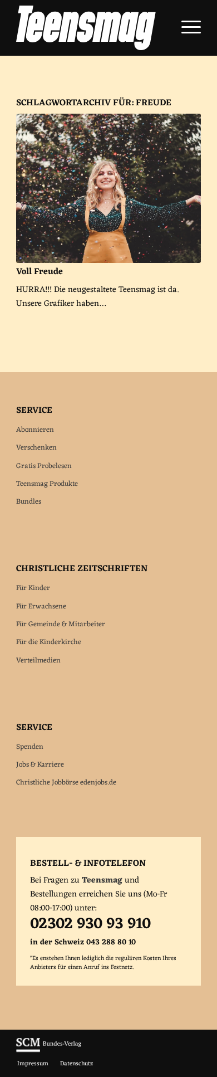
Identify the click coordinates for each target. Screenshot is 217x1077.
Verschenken (36, 447)
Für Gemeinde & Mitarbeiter (60, 624)
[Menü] (185, 28)
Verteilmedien (38, 660)
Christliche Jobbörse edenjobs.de (66, 782)
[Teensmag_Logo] (90, 28)
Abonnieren (35, 429)
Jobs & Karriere (40, 764)
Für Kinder (33, 588)
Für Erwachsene (41, 606)
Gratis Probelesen (44, 466)
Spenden (29, 746)
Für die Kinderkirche (48, 642)
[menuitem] (185, 28)
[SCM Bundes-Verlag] (48, 1050)
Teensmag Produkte (47, 483)
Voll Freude (39, 272)
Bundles (28, 501)
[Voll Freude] (108, 188)
